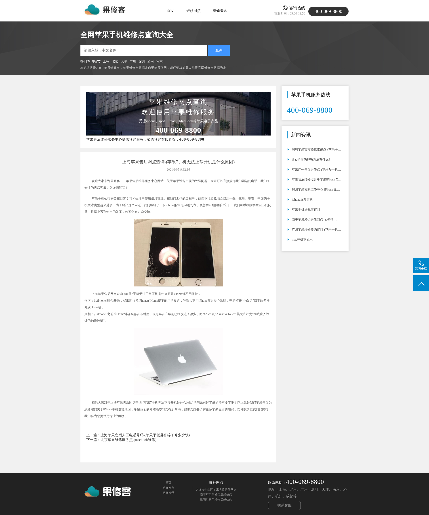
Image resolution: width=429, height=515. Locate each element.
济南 (150, 61)
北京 (115, 61)
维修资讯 (220, 11)
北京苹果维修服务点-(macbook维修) (128, 440)
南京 (159, 61)
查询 (219, 50)
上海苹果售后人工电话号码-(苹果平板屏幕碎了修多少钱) (145, 435)
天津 (124, 61)
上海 (106, 61)
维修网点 (193, 11)
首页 (170, 11)
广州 (133, 61)
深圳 (142, 61)
